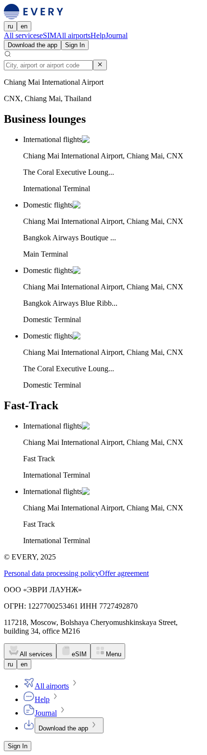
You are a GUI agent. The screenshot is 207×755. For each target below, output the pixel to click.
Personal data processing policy (51, 573)
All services (21, 35)
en (24, 26)
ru (10, 26)
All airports (73, 35)
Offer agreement (124, 573)
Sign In (75, 45)
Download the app (32, 45)
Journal (116, 35)
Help (98, 35)
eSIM (47, 35)
